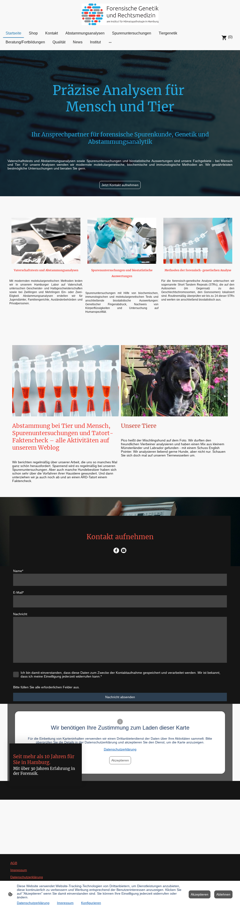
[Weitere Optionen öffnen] (110, 42)
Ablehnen (223, 894)
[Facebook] (116, 550)
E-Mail (18, 592)
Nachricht (20, 614)
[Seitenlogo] (120, 14)
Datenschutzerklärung (26, 877)
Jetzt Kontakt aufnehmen (120, 185)
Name (18, 571)
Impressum (18, 870)
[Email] (124, 550)
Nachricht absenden (120, 697)
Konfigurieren (91, 903)
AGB (13, 863)
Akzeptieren (199, 894)
